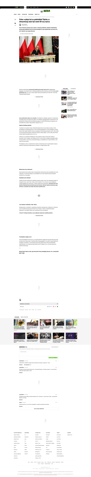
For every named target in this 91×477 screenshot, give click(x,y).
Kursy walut (59, 434)
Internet (26, 447)
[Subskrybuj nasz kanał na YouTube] (53, 306)
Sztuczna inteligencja (17, 453)
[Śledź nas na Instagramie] (51, 306)
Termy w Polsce (59, 449)
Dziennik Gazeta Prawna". (25, 94)
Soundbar (36, 434)
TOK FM (35, 462)
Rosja (15, 447)
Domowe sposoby (49, 451)
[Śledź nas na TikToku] (57, 306)
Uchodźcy (15, 441)
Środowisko (30, 14)
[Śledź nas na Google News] (47, 306)
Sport (29, 462)
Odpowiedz (20, 364)
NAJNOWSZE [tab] (73, 88)
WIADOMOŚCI (21, 7)
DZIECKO (34, 7)
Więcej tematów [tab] (24, 317)
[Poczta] (66, 7)
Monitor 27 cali (37, 443)
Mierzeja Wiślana (59, 453)
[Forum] (69, 7)
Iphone (26, 445)
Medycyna (15, 449)
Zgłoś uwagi (56, 468)
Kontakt (69, 432)
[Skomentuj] (15, 23)
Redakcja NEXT (58, 462)
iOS (25, 441)
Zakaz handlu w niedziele (50, 443)
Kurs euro (58, 441)
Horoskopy (38, 462)
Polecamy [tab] (17, 317)
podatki (33, 309)
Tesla (25, 443)
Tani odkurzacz (37, 453)
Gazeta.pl (53, 462)
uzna (39, 121)
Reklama (37, 468)
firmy (35, 309)
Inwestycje (37, 14)
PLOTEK (31, 7)
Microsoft (26, 451)
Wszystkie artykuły (47, 463)
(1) (27, 364)
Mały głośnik (37, 451)
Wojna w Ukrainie (16, 434)
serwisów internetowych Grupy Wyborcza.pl (26, 474)
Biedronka (47, 445)
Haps (45, 462)
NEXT (25, 7)
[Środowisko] (73, 7)
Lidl (46, 447)
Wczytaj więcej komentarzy (39, 408)
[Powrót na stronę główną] (76, 7)
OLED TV (36, 441)
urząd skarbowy (21, 309)
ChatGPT (26, 453)
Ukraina (15, 445)
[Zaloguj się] (71, 7)
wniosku (44, 119)
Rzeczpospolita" (41, 241)
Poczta (39, 463)
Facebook (42, 463)
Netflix (26, 449)
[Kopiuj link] (15, 19)
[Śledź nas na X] (55, 306)
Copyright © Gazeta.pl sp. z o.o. (45, 467)
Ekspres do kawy (38, 447)
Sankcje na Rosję (16, 443)
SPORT (28, 7)
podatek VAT (39, 309)
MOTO (37, 7)
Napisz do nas (69, 434)
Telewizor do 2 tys (38, 449)
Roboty (15, 451)
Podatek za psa (59, 451)
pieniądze (26, 309)
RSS (52, 463)
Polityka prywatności (42, 468)
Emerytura (47, 449)
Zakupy (42, 462)
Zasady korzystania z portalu (50, 468)
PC (25, 434)
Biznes (19, 14)
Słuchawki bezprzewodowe (39, 445)
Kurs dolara (59, 443)
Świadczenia (59, 445)
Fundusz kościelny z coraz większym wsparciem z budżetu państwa (38, 212)
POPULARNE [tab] (65, 88)
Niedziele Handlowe (49, 441)
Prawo (15, 14)
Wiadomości (49, 462)
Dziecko (32, 462)
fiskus (30, 309)
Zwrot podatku (59, 447)
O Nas (34, 468)
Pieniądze (47, 453)
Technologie (24, 14)
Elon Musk (47, 434)
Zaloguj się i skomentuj (53, 357)
